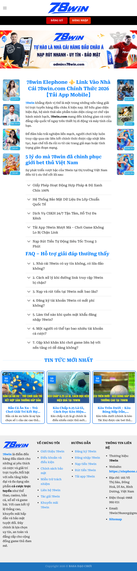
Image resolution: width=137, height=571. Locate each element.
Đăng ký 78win (85, 451)
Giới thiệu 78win (52, 451)
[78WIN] (68, 8)
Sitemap (115, 519)
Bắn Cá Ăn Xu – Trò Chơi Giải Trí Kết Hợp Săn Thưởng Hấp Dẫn (23, 410)
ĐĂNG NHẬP (80, 20)
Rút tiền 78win (85, 470)
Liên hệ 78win (50, 490)
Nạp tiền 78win (86, 464)
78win (7, 454)
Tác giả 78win (50, 496)
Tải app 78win (85, 476)
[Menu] (5, 8)
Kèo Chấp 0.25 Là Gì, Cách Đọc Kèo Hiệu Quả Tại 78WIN (68, 410)
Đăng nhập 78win (87, 457)
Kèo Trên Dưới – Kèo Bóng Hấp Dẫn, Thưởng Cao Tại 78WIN (114, 410)
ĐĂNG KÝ (57, 20)
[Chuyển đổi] (29, 186)
